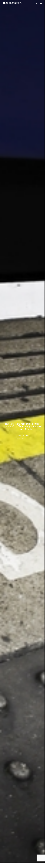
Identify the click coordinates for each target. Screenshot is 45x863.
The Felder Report (12, 2)
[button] (41, 2)
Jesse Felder (23, 435)
